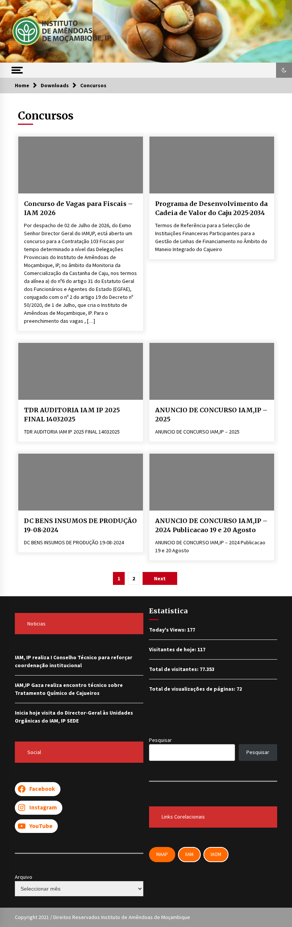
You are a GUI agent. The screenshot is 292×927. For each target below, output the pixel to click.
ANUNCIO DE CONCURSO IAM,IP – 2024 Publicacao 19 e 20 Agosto (211, 525)
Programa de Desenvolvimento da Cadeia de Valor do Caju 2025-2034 (211, 208)
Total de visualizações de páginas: (192, 688)
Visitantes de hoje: (173, 649)
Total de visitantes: (174, 669)
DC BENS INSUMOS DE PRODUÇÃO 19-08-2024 (80, 525)
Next (160, 578)
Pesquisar (160, 740)
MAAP (162, 854)
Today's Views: (168, 629)
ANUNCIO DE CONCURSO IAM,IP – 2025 (211, 414)
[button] (284, 70)
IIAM (189, 854)
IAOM (216, 854)
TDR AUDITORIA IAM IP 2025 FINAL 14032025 (72, 414)
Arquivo (23, 877)
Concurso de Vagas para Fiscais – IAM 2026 (78, 208)
